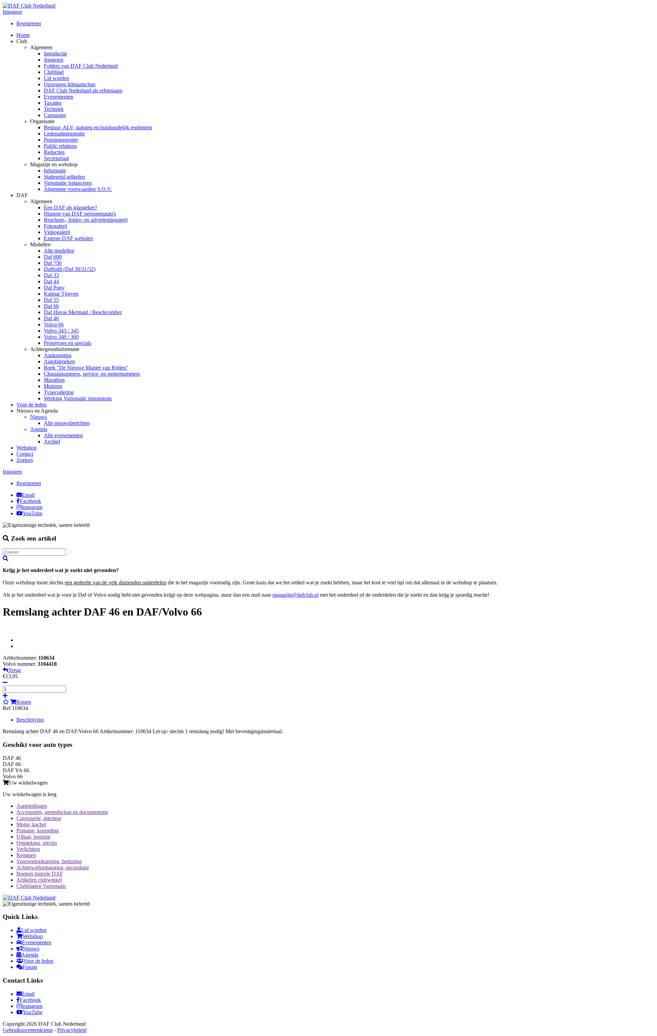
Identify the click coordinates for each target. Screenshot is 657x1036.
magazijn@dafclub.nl (295, 595)
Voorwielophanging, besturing (49, 861)
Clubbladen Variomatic (41, 886)
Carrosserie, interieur (38, 818)
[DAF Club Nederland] (29, 6)
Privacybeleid (72, 1030)
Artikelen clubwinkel (39, 880)
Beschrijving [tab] (30, 720)
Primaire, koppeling (37, 830)
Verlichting (28, 849)
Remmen (26, 855)
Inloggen (12, 12)
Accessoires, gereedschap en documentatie (62, 812)
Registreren (28, 23)
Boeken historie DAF (39, 874)
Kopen (23, 702)
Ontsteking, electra (36, 843)
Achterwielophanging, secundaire (52, 867)
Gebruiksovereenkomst (28, 1030)
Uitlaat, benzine (33, 837)
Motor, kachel (31, 824)
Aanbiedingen (31, 806)
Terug (14, 670)
